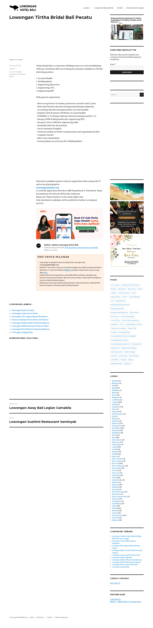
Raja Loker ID (115, 583)
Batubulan (115, 390)
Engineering (13, 74)
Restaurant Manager (129, 348)
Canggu (115, 402)
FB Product (134, 312)
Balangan (115, 383)
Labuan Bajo (116, 445)
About (32, 617)
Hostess (114, 332)
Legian (114, 447)
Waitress (127, 363)
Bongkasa (115, 397)
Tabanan (115, 499)
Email (113, 64)
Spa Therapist (134, 356)
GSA (121, 324)
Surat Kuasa (116, 494)
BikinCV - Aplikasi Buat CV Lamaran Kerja (125, 602)
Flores (114, 409)
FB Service (115, 316)
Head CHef (132, 328)
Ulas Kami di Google (135, 8)
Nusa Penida (116, 468)
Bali (113, 386)
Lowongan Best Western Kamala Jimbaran (30, 329)
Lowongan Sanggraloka (22, 332)
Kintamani (116, 430)
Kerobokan (116, 428)
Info (113, 416)
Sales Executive (116, 352)
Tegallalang (116, 504)
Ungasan (115, 518)
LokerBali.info (115, 599)
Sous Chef (123, 356)
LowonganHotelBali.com (18, 617)
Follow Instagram (61, 617)
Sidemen (115, 482)
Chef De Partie (124, 293)
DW (112, 301)
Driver (125, 297)
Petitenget (116, 475)
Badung (115, 381)
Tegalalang (116, 501)
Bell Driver (132, 289)
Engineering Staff (117, 308)
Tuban (114, 506)
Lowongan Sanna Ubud (120, 567)
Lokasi (86, 8)
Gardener (114, 324)
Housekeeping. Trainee (119, 340)
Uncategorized (117, 515)
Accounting (115, 285)
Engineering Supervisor (119, 312)
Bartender (122, 289)
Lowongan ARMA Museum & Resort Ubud (30, 326)
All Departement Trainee (130, 285)
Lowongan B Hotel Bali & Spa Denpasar (126, 562)
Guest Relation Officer (134, 324)
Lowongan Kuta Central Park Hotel (125, 565)
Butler (140, 289)
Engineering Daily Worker (120, 305)
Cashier (113, 293)
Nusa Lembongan (118, 466)
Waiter (130, 360)
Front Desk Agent (127, 316)
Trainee (123, 360)
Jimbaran (115, 423)
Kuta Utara (116, 442)
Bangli (114, 388)
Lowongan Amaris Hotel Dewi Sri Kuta (126, 555)
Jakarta (114, 419)
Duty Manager (134, 297)
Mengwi (115, 452)
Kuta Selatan (116, 440)
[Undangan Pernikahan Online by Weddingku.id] (127, 251)
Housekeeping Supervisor (120, 344)
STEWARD (114, 360)
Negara (114, 456)
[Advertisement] (56, 40)
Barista (113, 289)
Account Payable (15, 72)
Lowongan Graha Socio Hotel (25, 313)
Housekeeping (124, 332)
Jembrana (115, 421)
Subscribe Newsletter (104, 8)
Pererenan (116, 473)
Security (114, 356)
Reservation (115, 348)
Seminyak (115, 480)
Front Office (115, 320)
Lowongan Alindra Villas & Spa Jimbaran (127, 560)
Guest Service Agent (118, 328)
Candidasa (116, 400)
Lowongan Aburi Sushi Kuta (122, 557)
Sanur (114, 478)
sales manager (130, 352)
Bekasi (114, 393)
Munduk (115, 454)
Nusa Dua (115, 463)
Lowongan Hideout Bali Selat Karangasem (30, 323)
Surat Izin (115, 489)
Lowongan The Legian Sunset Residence (30, 316)
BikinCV (68, 270)
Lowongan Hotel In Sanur (23, 310)
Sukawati (115, 487)
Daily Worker (115, 297)
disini (45, 273)
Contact (49, 617)
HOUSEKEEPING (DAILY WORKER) (123, 336)
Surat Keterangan (118, 492)
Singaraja (115, 485)
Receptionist (136, 344)
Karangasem (117, 426)
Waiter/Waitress (116, 363)
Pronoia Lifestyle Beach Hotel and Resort (30, 320)
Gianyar (115, 412)
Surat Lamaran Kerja (119, 496)
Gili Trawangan (117, 414)
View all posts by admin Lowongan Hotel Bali (81, 248)
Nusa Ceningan (117, 459)
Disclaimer (40, 617)
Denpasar (115, 407)
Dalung (114, 404)
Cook (134, 293)
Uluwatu (12, 69)
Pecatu (114, 471)
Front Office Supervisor (130, 320)
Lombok (115, 449)
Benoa (114, 395)
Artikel (120, 8)
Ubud (114, 508)
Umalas (115, 513)
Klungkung (116, 433)
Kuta (113, 435)
